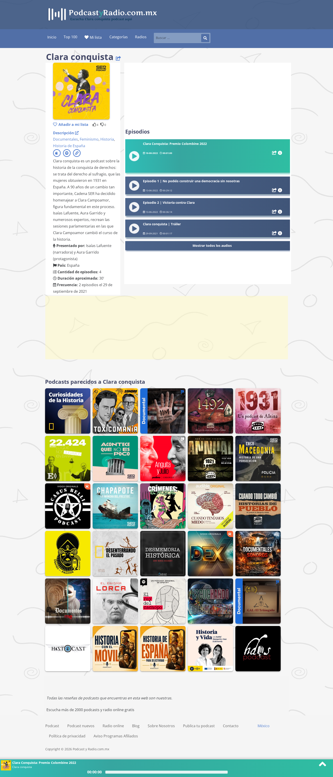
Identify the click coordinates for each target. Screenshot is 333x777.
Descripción (64, 132)
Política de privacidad (67, 736)
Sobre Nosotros (161, 725)
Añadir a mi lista (73, 124)
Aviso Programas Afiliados (116, 736)
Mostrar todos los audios (212, 245)
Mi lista (96, 37)
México (264, 725)
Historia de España (69, 145)
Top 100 (70, 36)
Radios (141, 36)
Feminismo (89, 139)
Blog (136, 725)
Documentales (65, 139)
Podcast (52, 725)
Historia (107, 139)
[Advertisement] (207, 95)
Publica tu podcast (199, 725)
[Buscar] (205, 38)
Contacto (231, 725)
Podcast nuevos (80, 725)
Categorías (118, 36)
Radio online (113, 725)
